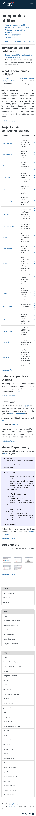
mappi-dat (6, 717)
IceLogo (5, 293)
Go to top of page (8, 121)
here (3, 421)
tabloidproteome (9, 786)
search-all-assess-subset (12, 776)
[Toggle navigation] (31, 4)
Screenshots (10, 37)
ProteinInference (9, 639)
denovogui (7, 689)
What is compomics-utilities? (16, 25)
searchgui (6, 781)
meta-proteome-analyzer (12, 726)
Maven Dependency (13, 35)
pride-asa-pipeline (9, 767)
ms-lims (6, 731)
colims (5, 671)
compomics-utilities (10, 676)
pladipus (6, 763)
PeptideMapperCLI (9, 634)
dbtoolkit (6, 680)
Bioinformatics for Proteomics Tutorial (19, 42)
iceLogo (6, 698)
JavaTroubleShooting (10, 625)
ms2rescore (7, 740)
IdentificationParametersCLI (12, 621)
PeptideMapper (8, 630)
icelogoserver (8, 703)
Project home (9, 593)
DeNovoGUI (7, 165)
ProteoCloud (7, 190)
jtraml (5, 712)
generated (12, 806)
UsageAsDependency (10, 644)
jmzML (5, 237)
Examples (30, 389)
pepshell (6, 753)
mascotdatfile (8, 721)
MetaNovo (6, 357)
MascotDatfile (7, 331)
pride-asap (6, 178)
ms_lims (5, 264)
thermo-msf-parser (9, 201)
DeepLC (6, 657)
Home (5, 616)
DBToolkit (6, 342)
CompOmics (13, 804)
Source (7, 598)
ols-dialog (6, 744)
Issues (7, 602)
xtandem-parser (8, 795)
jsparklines (7, 708)
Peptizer (5, 319)
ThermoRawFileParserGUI (12, 666)
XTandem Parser (8, 226)
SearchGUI (6, 214)
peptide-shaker (8, 758)
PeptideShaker (7, 143)
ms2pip (5, 735)
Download (9, 32)
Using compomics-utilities (15, 30)
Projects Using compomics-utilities (18, 27)
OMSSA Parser (7, 307)
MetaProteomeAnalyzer (11, 154)
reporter (6, 772)
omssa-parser (8, 749)
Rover (5, 279)
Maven (26, 406)
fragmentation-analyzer (11, 694)
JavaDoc (16, 392)
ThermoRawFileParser (11, 662)
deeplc (5, 685)
